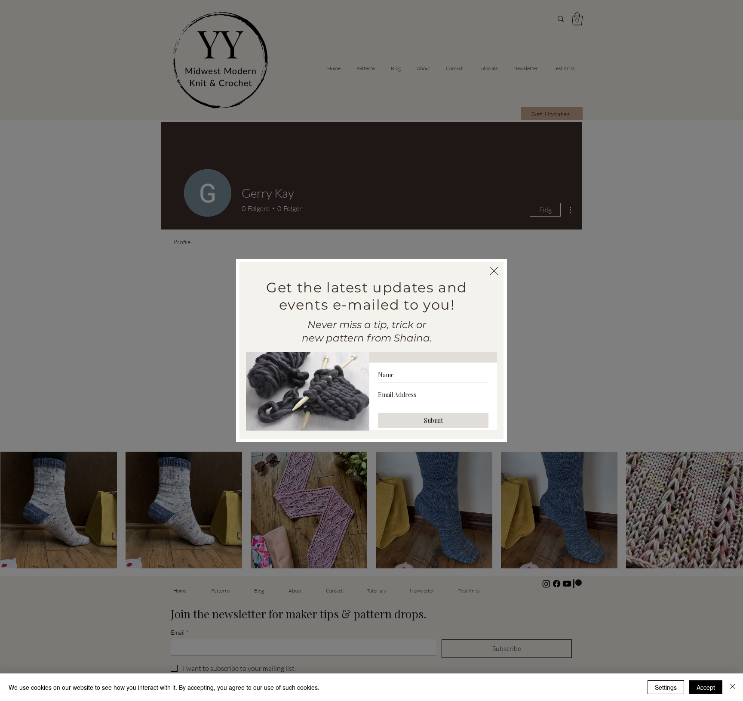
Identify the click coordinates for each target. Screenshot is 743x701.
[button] (494, 271)
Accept (706, 687)
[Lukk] (733, 687)
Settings (666, 687)
